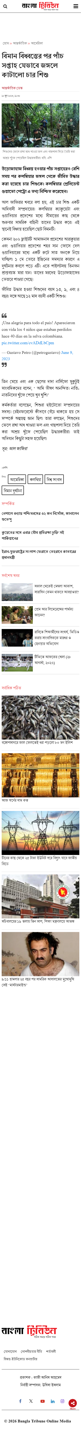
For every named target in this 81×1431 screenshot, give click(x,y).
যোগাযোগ (10, 1352)
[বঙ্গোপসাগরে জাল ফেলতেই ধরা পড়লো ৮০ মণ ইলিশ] (40, 723)
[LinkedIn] (52, 1401)
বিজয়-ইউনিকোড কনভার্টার (20, 1359)
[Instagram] (62, 1401)
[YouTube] (42, 1401)
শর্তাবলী (51, 1352)
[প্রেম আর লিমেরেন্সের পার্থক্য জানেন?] (40, 616)
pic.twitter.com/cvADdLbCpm (28, 342)
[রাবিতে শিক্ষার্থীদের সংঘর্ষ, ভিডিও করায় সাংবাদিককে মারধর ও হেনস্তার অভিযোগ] (40, 640)
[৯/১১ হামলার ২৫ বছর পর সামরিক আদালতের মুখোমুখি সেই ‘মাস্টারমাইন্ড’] (40, 961)
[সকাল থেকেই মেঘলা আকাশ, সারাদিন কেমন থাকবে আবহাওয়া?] (40, 593)
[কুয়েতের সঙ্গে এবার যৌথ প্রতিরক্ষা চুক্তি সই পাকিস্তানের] (40, 538)
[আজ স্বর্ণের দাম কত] (40, 780)
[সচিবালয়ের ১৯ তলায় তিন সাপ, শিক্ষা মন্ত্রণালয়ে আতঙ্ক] (40, 901)
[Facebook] (20, 1401)
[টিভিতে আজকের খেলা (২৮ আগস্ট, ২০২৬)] (40, 664)
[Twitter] (31, 1401)
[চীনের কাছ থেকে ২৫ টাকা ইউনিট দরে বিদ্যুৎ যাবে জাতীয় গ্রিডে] (40, 841)
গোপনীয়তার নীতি (31, 1352)
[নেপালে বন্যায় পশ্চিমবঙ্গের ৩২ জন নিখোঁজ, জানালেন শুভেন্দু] (40, 519)
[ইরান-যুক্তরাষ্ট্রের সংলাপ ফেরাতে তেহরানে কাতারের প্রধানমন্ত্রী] (40, 557)
